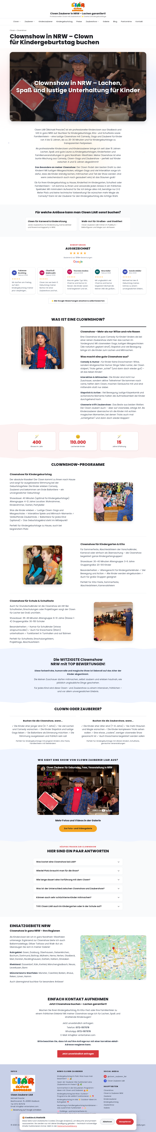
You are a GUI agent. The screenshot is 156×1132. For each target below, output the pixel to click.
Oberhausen (46, 952)
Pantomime (126, 21)
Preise (79, 21)
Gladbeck (70, 955)
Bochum (14, 955)
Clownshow (21, 30)
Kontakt (139, 21)
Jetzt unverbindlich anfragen (78, 1053)
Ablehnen (107, 1121)
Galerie (106, 21)
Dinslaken (64, 959)
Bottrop (35, 955)
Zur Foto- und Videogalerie (78, 828)
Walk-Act (54, 943)
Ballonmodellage (19, 943)
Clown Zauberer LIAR (116, 1081)
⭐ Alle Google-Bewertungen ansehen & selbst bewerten (78, 301)
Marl (12, 959)
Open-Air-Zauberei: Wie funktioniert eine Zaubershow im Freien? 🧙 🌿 (74, 1083)
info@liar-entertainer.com (81, 1035)
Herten (60, 955)
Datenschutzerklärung (67, 1126)
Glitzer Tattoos (36, 943)
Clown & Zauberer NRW (113, 1093)
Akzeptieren (125, 1121)
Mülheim (44, 955)
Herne (53, 955)
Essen (26, 952)
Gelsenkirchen (61, 952)
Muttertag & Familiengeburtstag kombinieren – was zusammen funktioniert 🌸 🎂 (77, 1106)
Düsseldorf (27, 964)
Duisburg (34, 952)
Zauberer (29, 21)
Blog (115, 21)
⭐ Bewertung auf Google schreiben (26, 1110)
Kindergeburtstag (64, 21)
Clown (16, 21)
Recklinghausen (32, 959)
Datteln (46, 959)
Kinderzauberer (46, 21)
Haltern (54, 959)
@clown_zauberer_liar (117, 1076)
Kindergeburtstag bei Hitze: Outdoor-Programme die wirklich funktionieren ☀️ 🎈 (75, 1094)
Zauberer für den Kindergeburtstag (80, 196)
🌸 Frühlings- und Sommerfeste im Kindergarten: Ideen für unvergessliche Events (76, 1112)
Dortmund (25, 955)
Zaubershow (91, 21)
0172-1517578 (82, 1027)
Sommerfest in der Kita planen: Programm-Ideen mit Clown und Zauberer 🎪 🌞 (75, 1089)
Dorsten (19, 959)
